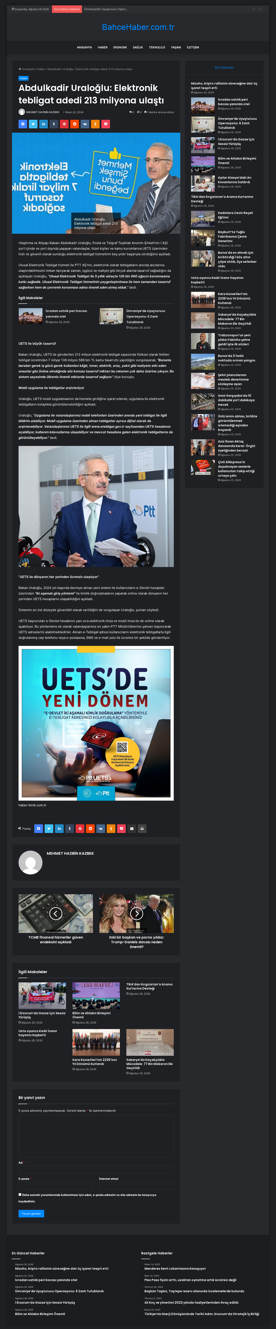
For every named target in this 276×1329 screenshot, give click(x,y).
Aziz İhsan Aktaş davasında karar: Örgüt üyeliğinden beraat (236, 446)
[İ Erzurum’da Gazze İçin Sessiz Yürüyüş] (42, 995)
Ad (22, 1162)
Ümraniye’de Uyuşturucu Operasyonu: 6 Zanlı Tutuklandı (122, 9)
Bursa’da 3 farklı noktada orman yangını (236, 358)
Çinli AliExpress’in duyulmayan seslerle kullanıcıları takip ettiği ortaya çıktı (236, 469)
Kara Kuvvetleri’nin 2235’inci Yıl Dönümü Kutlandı (94, 1062)
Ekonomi (120, 47)
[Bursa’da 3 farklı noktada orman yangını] (203, 362)
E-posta (25, 1178)
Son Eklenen (224, 67)
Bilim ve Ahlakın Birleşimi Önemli (91, 1015)
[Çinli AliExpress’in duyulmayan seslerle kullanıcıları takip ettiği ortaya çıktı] (203, 468)
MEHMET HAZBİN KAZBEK (42, 112)
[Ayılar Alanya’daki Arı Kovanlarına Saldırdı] (203, 183)
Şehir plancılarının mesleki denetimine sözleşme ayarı (233, 379)
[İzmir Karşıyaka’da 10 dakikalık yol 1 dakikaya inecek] (203, 401)
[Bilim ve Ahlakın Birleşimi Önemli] (96, 995)
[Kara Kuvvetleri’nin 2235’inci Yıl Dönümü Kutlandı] (96, 1042)
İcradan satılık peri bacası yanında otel (234, 101)
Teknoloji (157, 47)
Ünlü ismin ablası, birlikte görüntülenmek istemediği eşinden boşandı (237, 423)
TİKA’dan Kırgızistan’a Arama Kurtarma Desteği (149, 986)
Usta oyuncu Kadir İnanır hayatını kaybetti (38, 1033)
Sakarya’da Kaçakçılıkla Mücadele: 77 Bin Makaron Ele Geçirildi (149, 1064)
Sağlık (138, 47)
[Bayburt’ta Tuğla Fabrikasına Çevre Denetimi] (203, 238)
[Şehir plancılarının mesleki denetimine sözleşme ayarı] (203, 381)
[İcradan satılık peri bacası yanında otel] (30, 316)
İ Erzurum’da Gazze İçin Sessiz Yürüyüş (42, 1015)
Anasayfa (84, 47)
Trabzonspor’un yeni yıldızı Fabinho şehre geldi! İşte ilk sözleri (234, 339)
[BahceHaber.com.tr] (138, 27)
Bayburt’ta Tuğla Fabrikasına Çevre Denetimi (232, 236)
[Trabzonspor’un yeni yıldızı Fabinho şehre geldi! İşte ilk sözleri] (203, 341)
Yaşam (176, 47)
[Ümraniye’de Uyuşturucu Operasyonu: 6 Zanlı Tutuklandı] (111, 316)
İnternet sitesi (108, 1178)
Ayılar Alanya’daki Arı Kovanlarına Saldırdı (234, 179)
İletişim (193, 47)
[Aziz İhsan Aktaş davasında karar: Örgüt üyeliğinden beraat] (203, 447)
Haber (102, 47)
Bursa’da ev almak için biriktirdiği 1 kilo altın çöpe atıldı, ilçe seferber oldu (237, 259)
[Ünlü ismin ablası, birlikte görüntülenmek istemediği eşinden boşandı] (203, 422)
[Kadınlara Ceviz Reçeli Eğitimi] (203, 219)
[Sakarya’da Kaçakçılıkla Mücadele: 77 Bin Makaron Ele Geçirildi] (150, 1042)
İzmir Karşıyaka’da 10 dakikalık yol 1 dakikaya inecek (236, 400)
